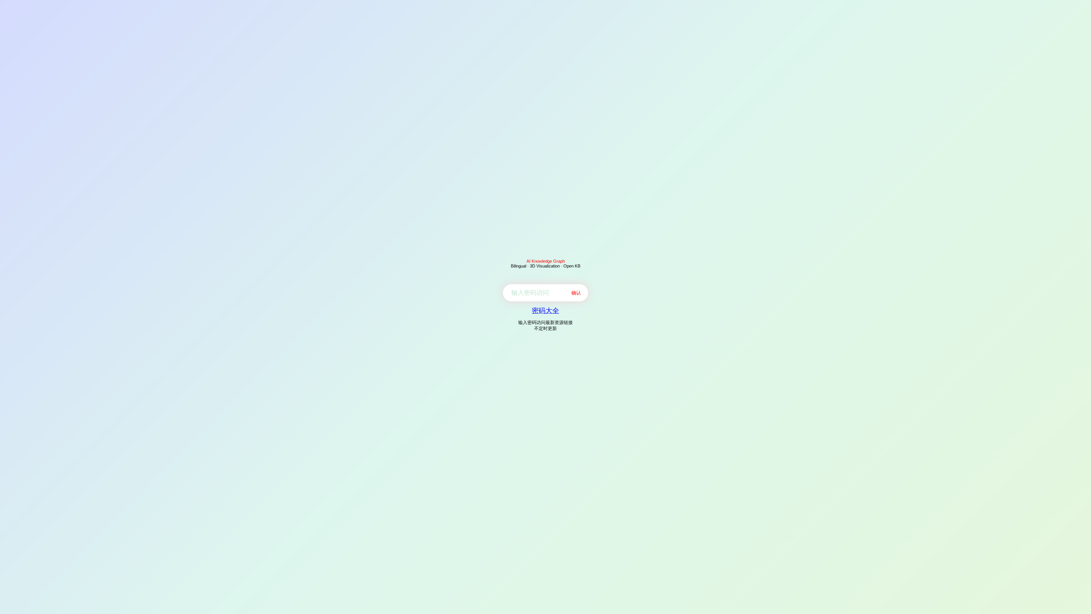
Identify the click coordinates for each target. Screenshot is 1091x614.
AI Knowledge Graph (545, 261)
